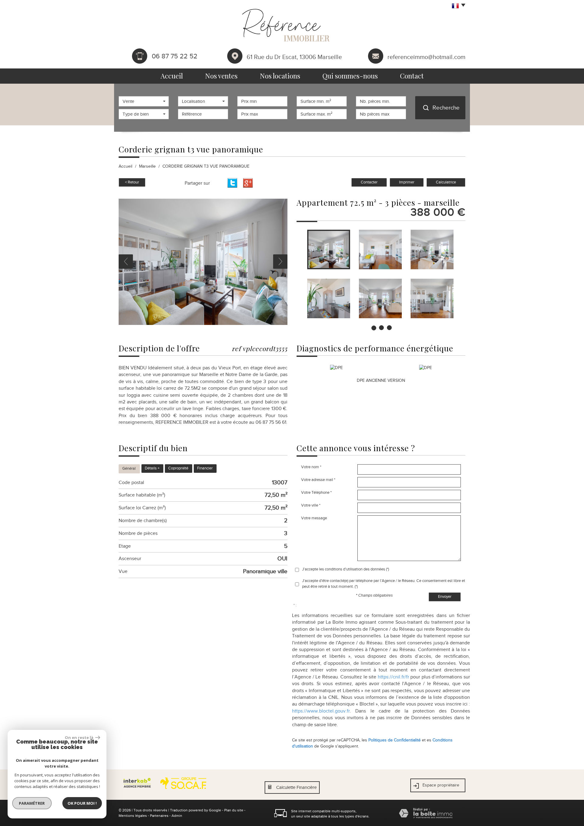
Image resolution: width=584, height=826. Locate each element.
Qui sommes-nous (350, 75)
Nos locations (280, 75)
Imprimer (406, 182)
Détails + (152, 468)
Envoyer (444, 596)
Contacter (369, 182)
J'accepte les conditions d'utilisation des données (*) (345, 569)
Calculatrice (446, 182)
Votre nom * (311, 467)
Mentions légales (133, 816)
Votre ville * (310, 505)
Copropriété (178, 468)
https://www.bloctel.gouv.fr (321, 711)
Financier (205, 468)
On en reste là (79, 737)
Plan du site (233, 810)
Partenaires (159, 816)
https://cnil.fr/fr (393, 677)
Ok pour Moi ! (82, 803)
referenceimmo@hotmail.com (426, 56)
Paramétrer (32, 803)
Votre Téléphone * (316, 492)
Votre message (314, 518)
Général (129, 468)
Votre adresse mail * (318, 479)
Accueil (172, 75)
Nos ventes (221, 75)
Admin (177, 816)
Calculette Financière (296, 787)
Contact (412, 75)
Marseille (147, 166)
